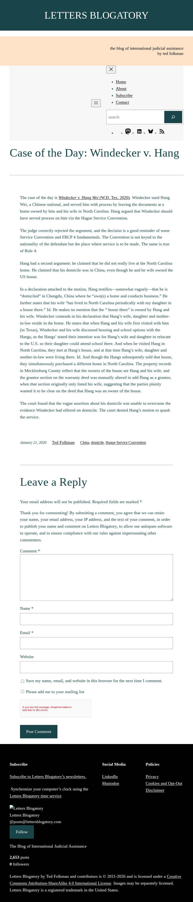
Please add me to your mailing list (54, 691)
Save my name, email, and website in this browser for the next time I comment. (94, 680)
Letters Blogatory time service (35, 795)
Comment (30, 551)
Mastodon (110, 783)
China (84, 443)
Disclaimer (155, 790)
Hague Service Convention (126, 443)
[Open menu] (96, 103)
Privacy (152, 776)
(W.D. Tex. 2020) (94, 197)
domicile (97, 443)
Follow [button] (22, 831)
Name (26, 608)
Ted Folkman (63, 442)
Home (121, 81)
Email (26, 632)
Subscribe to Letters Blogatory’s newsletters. (48, 776)
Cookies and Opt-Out (164, 783)
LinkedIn (110, 776)
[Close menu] (111, 69)
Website (27, 656)
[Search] (173, 117)
